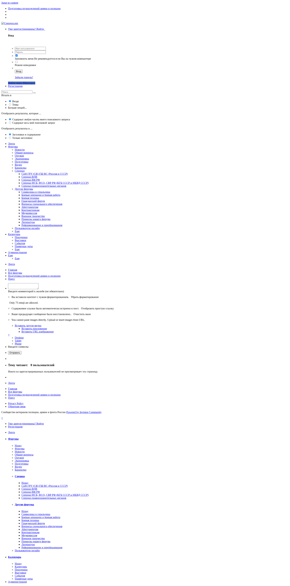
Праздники (21, 237)
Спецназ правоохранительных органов (43, 185)
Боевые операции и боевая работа (40, 195)
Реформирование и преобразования (41, 225)
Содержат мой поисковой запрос (33, 122)
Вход (18, 71)
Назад (18, 445)
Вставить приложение (34, 328)
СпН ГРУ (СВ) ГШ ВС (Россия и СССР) (44, 173)
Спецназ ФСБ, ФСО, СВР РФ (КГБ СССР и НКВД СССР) (55, 182)
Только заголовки (22, 137)
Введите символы (18, 346)
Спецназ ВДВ (29, 176)
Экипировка (22, 158)
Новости (20, 149)
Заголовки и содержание (26, 134)
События (20, 243)
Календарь (14, 234)
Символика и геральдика (35, 192)
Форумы (13, 146)
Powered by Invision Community (84, 412)
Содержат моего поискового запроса (41, 119)
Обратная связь (17, 406)
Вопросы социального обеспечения (41, 204)
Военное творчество (33, 216)
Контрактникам (30, 210)
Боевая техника (30, 198)
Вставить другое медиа (28, 325)
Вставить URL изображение (37, 331)
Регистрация (15, 86)
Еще (17, 231)
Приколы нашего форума (35, 219)
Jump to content (9, 2)
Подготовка (21, 161)
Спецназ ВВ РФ (30, 179)
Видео (18, 164)
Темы (15, 104)
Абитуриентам (29, 207)
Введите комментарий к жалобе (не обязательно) (36, 291)
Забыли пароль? (24, 77)
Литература (28, 222)
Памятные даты (24, 246)
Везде (15, 101)
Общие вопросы (24, 152)
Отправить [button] (14, 352)
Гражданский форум (33, 201)
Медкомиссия (29, 213)
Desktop (19, 337)
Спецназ (20, 170)
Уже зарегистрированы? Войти (26, 29)
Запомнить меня (24, 58)
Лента (11, 143)
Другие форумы (24, 188)
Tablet (18, 340)
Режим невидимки (25, 65)
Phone (18, 343)
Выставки (20, 240)
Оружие (19, 155)
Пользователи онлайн (27, 228)
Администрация (17, 252)
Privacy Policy (15, 403)
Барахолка (20, 167)
